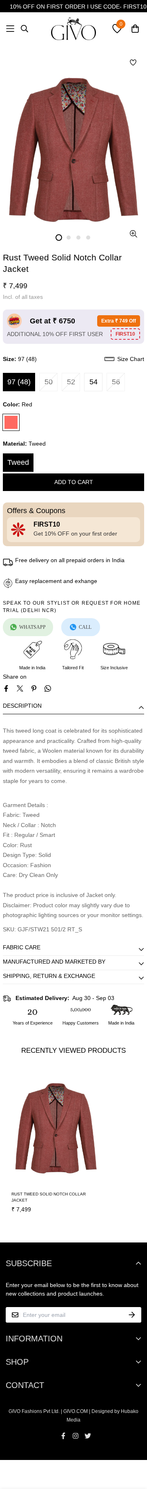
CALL (85, 627)
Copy (125, 334)
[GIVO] (73, 28)
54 (93, 382)
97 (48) (19, 382)
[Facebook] (6, 688)
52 (71, 382)
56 (116, 382)
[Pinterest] (34, 688)
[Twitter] (20, 688)
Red (11, 422)
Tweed (18, 462)
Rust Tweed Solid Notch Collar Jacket (48, 1197)
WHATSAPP (32, 627)
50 (49, 382)
